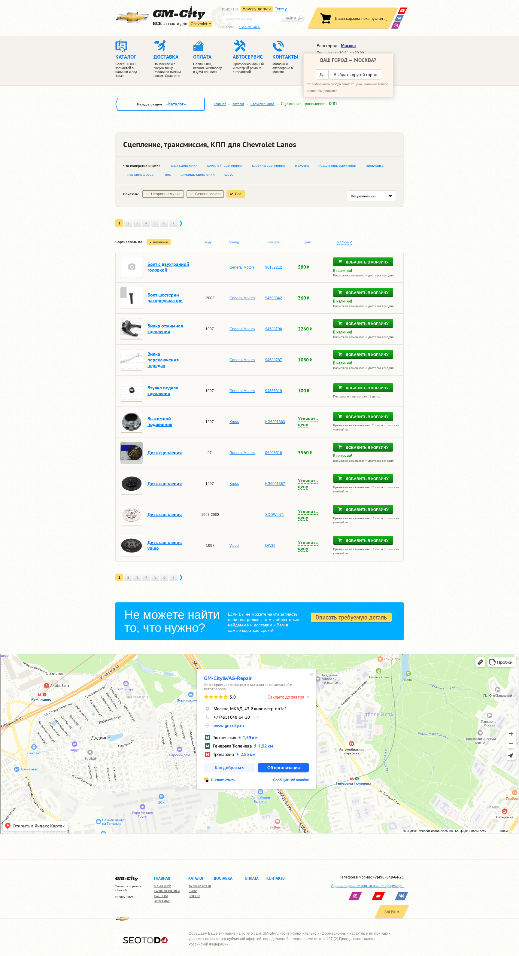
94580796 (273, 329)
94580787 (273, 360)
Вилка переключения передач (163, 359)
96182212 (273, 267)
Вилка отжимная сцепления (165, 328)
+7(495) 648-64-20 (388, 877)
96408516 (273, 453)
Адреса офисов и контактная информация (367, 886)
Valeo (234, 545)
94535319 (273, 391)
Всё (238, 194)
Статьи (193, 891)
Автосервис (162, 901)
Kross (234, 422)
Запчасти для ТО (200, 885)
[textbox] (252, 19)
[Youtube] (402, 11)
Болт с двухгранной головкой (168, 267)
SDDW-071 (274, 515)
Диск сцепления (164, 452)
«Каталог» (176, 104)
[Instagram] (395, 25)
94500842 (273, 298)
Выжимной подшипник (159, 421)
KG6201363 (275, 422)
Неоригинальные (166, 194)
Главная (220, 104)
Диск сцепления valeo (164, 545)
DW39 (270, 545)
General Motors (207, 194)
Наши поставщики (167, 891)
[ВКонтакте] (399, 18)
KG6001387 (275, 484)
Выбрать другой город (355, 74)
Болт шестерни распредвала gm (165, 297)
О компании (162, 885)
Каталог (238, 104)
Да (322, 74)
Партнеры (161, 896)
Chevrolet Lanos (262, 104)
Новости (194, 896)
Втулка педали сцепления (162, 390)
